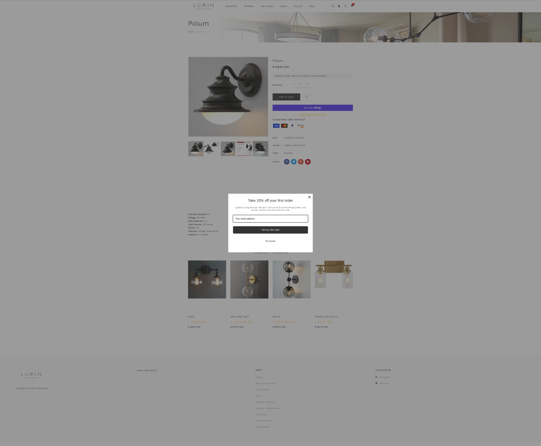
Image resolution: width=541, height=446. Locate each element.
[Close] (309, 197)
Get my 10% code (270, 230)
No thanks (270, 241)
